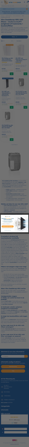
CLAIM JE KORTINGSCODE (8, 226)
